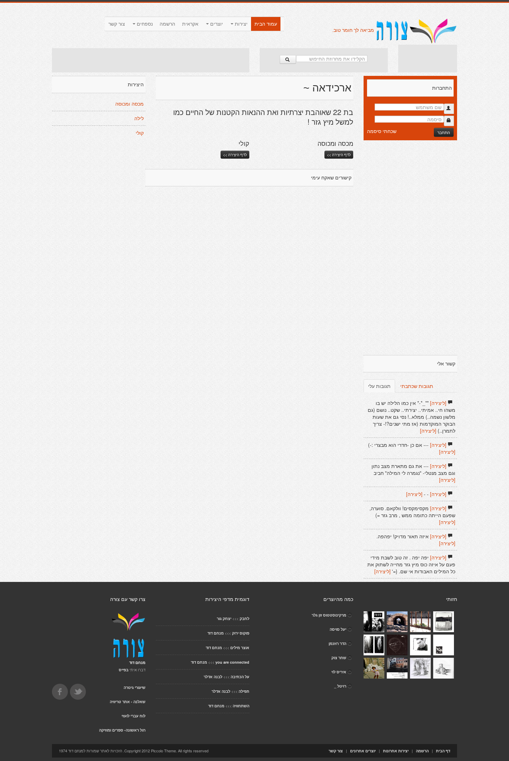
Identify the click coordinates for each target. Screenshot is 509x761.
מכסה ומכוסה (129, 104)
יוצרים (216, 24)
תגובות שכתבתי (416, 385)
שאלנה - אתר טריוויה (127, 701)
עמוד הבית (265, 24)
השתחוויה (241, 705)
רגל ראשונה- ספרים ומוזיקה (122, 730)
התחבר (443, 132)
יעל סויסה (338, 629)
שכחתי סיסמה (381, 131)
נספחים (144, 24)
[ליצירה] (438, 402)
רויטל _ (340, 686)
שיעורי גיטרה (134, 687)
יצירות (240, 24)
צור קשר (116, 24)
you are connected (232, 662)
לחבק (244, 618)
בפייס (123, 669)
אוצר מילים (239, 647)
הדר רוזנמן (337, 643)
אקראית (190, 24)
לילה (139, 118)
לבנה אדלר (213, 676)
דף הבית (443, 750)
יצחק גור (224, 618)
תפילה (244, 691)
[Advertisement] (150, 60)
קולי (140, 133)
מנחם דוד (215, 633)
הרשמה (167, 24)
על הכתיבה (240, 676)
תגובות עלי (379, 385)
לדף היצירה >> (235, 154)
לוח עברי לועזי (133, 715)
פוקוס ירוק (240, 633)
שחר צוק (338, 657)
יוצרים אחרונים (363, 750)
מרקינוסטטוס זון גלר (329, 615)
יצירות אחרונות (396, 750)
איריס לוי (338, 671)
